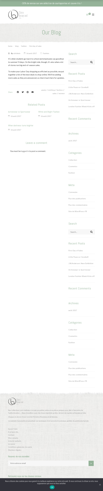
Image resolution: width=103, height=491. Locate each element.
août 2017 (72, 141)
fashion (60, 90)
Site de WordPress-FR (77, 211)
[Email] (33, 92)
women (62, 93)
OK (52, 487)
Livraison (11, 444)
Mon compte (13, 438)
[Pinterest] (28, 92)
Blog (16, 46)
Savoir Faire (12, 429)
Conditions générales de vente (20, 447)
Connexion (73, 192)
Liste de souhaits (14, 441)
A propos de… (13, 432)
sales (55, 93)
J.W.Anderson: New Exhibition (80, 94)
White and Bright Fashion (49, 111)
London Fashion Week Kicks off (81, 106)
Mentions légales (14, 450)
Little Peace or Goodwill (78, 87)
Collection (72, 160)
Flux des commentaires (78, 205)
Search (91, 62)
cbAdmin (16, 53)
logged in (25, 151)
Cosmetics (72, 166)
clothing (51, 90)
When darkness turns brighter (20, 125)
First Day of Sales (75, 81)
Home (10, 46)
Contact (11, 435)
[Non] (100, 484)
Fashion (24, 46)
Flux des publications (77, 198)
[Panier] (87, 14)
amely (43, 90)
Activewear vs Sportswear (19, 111)
